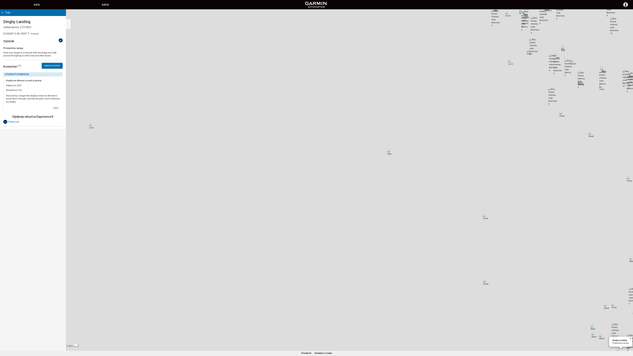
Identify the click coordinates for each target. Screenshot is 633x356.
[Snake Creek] (485, 282)
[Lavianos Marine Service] (485, 216)
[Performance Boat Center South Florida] (562, 114)
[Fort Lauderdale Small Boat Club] (563, 49)
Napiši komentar (52, 65)
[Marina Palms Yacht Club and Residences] (594, 335)
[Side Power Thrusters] (390, 152)
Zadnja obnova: (11, 27)
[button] (628, 341)
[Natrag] (2, 12)
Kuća (37, 4)
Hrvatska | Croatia (323, 353)
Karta (105, 4)
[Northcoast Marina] (556, 56)
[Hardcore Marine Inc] (591, 134)
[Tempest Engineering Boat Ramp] (614, 305)
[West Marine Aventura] (593, 327)
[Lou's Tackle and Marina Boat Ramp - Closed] (510, 62)
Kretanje (35, 33)
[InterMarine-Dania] (603, 70)
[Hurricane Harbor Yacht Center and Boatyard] (508, 14)
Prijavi (56, 108)
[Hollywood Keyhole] (629, 179)
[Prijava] (626, 6)
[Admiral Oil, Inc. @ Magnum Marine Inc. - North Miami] (606, 306)
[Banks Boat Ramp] (573, 62)
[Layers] (627, 15)
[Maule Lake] (601, 337)
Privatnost (306, 353)
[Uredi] (61, 40)
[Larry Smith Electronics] (91, 126)
